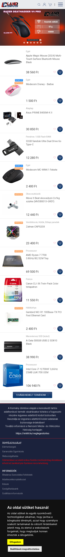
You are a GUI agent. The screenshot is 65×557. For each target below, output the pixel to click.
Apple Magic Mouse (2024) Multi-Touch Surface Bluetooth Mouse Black (44, 59)
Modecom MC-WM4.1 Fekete (41, 169)
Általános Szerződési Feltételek (17, 475)
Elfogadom (15, 542)
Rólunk (5, 484)
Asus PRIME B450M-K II (39, 112)
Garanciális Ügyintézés (13, 451)
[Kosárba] (60, 72)
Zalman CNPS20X (35, 226)
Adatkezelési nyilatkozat (14, 479)
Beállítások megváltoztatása (24, 549)
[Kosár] (49, 5)
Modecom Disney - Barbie (40, 84)
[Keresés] (39, 4)
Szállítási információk (12, 493)
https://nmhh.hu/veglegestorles (32, 433)
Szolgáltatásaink (10, 489)
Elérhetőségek (9, 447)
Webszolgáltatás (10, 456)
